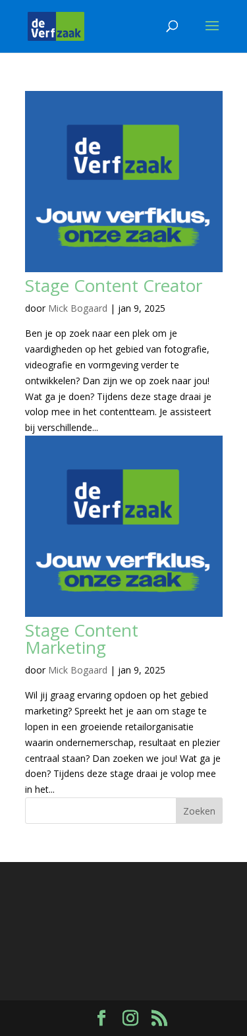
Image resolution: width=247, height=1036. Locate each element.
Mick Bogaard (77, 308)
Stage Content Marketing (81, 638)
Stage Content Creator (113, 285)
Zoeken (199, 811)
